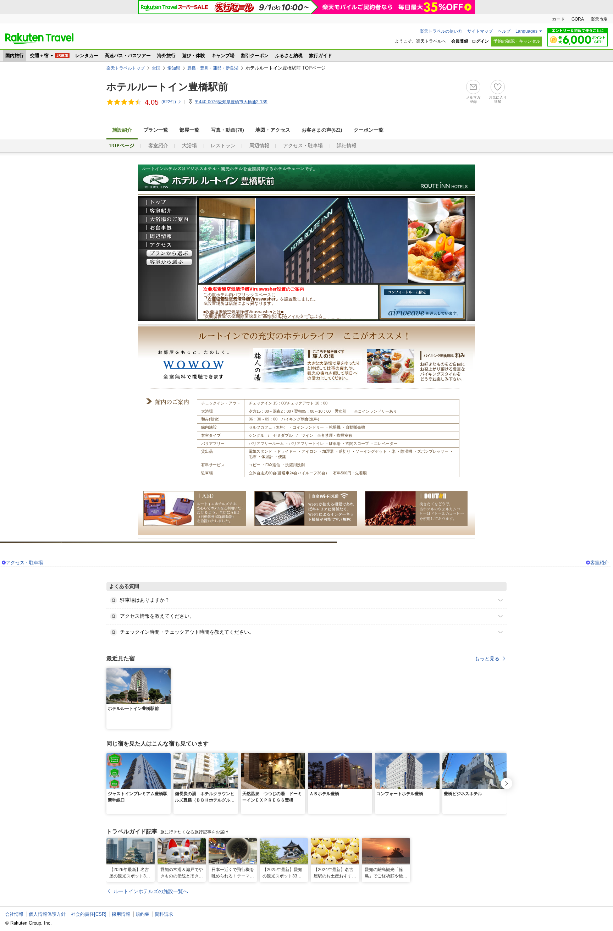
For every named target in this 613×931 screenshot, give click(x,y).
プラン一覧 (155, 130)
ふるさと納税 (289, 55)
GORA (577, 19)
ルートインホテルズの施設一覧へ (151, 891)
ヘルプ (504, 31)
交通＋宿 (39, 55)
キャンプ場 (222, 55)
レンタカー (86, 55)
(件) (168, 102)
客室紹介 (158, 145)
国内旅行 (14, 55)
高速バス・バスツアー (128, 55)
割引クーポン (255, 55)
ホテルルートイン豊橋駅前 (167, 86)
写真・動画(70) (227, 130)
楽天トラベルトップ (125, 68)
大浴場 (189, 145)
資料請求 (164, 914)
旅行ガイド (320, 55)
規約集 (142, 914)
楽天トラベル (39, 38)
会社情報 (14, 914)
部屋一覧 (189, 130)
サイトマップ (480, 31)
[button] (166, 672)
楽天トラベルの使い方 (441, 31)
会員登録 (459, 41)
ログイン (480, 41)
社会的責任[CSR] (88, 914)
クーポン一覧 (368, 130)
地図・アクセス (272, 130)
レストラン (223, 145)
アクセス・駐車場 (303, 145)
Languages (526, 31)
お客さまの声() (322, 130)
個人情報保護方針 (47, 914)
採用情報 (121, 914)
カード (558, 19)
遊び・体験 (193, 55)
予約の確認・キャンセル (516, 41)
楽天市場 (599, 19)
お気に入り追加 (498, 99)
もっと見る (487, 658)
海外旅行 (166, 55)
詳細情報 (347, 145)
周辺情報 (259, 145)
